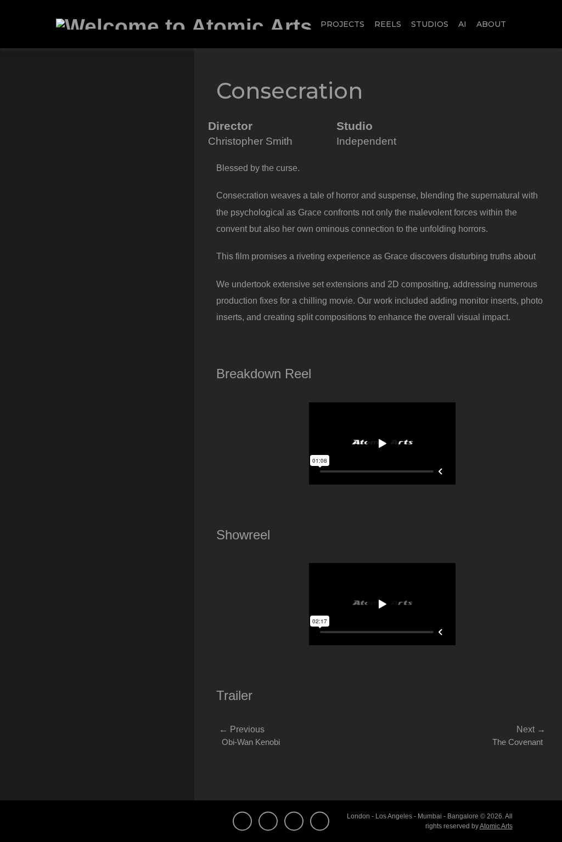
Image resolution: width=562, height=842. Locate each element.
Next (531, 729)
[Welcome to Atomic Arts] (184, 24)
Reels (387, 24)
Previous (242, 729)
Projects (342, 24)
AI (462, 24)
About (491, 24)
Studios (429, 24)
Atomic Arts (496, 826)
